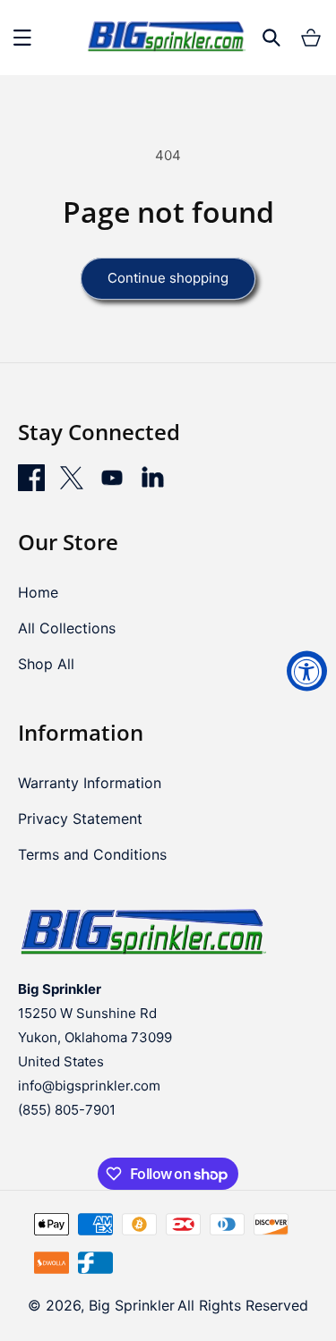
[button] (22, 37)
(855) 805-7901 (67, 1109)
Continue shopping (168, 277)
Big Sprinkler (132, 1305)
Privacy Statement (80, 819)
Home (38, 592)
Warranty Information (89, 783)
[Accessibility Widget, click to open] (307, 670)
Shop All (46, 664)
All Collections (67, 628)
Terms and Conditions (92, 854)
